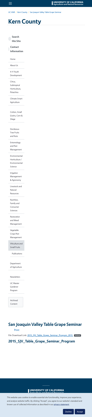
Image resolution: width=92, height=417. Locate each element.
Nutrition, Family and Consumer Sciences (14, 205)
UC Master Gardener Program (14, 287)
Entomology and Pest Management (16, 146)
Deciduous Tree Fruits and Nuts (14, 132)
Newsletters (15, 276)
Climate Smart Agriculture (16, 100)
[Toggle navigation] (10, 3)
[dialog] (46, 405)
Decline (68, 411)
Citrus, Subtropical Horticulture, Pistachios (15, 87)
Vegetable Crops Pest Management (16, 234)
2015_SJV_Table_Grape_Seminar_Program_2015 (53, 335)
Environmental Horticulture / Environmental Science (16, 161)
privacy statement (61, 404)
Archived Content (14, 302)
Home (12, 59)
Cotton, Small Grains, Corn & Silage (16, 115)
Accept (80, 411)
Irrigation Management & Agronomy (16, 176)
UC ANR (11, 12)
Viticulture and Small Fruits (16, 245)
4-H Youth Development (16, 73)
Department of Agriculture (16, 265)
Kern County (22, 12)
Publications (17, 253)
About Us (14, 65)
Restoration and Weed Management (16, 220)
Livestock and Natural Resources (16, 190)
